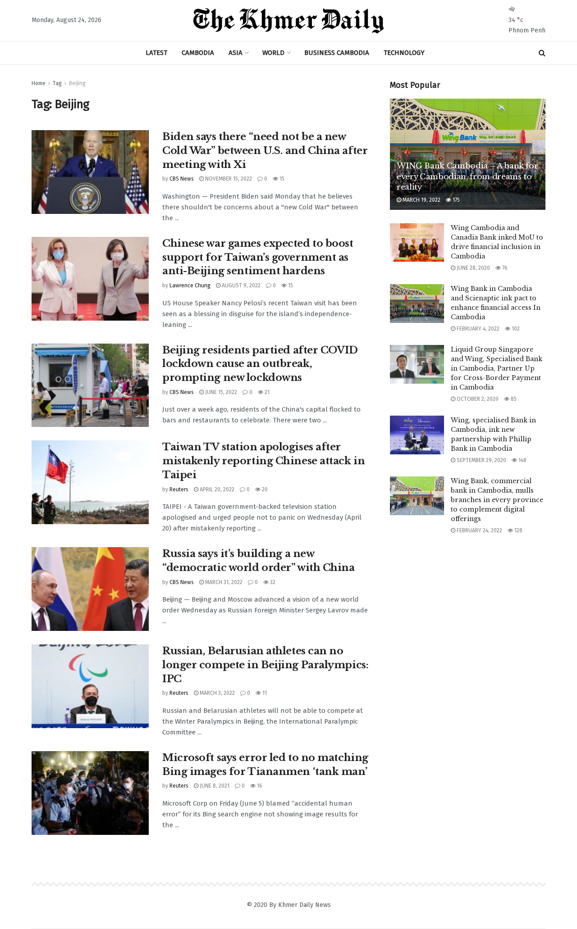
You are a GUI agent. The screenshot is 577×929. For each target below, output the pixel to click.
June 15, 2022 (220, 392)
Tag (57, 83)
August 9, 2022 (240, 285)
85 (513, 399)
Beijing (77, 83)
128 (517, 530)
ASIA (236, 53)
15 (281, 179)
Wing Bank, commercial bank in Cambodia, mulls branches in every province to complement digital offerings (497, 500)
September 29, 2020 (480, 460)
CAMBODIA (198, 53)
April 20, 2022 (216, 489)
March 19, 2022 (420, 200)
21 (266, 392)
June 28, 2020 (472, 268)
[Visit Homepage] (288, 20)
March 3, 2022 (216, 693)
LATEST (156, 53)
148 (522, 460)
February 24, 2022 (478, 530)
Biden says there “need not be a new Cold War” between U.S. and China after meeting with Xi (264, 151)
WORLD (273, 53)
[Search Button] (542, 52)
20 (264, 489)
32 (272, 582)
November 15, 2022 (228, 179)
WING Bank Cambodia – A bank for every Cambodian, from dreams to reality (467, 176)
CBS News (181, 179)
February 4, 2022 (477, 329)
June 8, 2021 (213, 786)
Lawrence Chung (190, 285)
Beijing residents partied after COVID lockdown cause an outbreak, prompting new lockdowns (260, 364)
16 (259, 786)
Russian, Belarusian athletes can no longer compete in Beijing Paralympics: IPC (265, 665)
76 (504, 268)
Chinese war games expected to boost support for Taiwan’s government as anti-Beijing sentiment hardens (257, 257)
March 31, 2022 (223, 582)
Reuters (178, 489)
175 (455, 200)
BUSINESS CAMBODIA (336, 53)
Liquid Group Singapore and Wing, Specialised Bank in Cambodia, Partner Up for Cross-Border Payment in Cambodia (496, 368)
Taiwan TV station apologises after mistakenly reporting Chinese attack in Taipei (263, 461)
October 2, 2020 (477, 399)
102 (515, 329)
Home (39, 83)
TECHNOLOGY (404, 53)
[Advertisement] (468, 610)
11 (264, 693)
